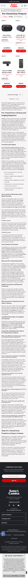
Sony (15, 104)
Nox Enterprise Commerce (14, 510)
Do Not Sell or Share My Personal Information (14, 531)
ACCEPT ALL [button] (19, 575)
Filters (6, 16)
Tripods (20, 325)
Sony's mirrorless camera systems (10, 147)
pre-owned (13, 310)
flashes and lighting (19, 327)
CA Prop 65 (14, 538)
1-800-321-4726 (14, 502)
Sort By (11, 16)
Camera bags (5, 325)
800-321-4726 (14, 1)
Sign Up (14, 480)
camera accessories (11, 248)
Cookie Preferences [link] (13, 530)
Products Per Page (13, 94)
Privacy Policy (7, 535)
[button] (25, 554)
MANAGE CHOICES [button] (8, 575)
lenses (21, 200)
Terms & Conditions (19, 535)
